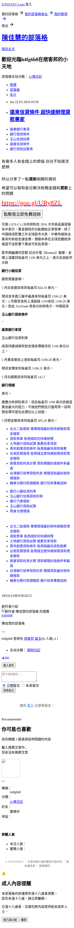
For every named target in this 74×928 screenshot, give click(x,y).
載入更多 (8, 665)
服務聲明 (44, 865)
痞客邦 (29, 638)
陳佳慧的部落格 (25, 37)
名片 (13, 94)
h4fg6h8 (7, 615)
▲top (5, 657)
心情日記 (35, 76)
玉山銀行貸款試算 (23, 506)
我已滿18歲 (10, 919)
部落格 (15, 90)
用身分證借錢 (20, 511)
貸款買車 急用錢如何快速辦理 (31, 438)
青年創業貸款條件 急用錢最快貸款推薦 (38, 448)
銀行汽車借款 (20, 501)
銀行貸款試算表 (21, 149)
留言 (38, 638)
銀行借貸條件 (20, 134)
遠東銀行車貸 (20, 129)
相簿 (13, 85)
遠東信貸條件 (20, 144)
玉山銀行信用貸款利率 (26, 496)
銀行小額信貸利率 (23, 491)
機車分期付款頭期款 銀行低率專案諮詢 (38, 483)
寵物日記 (33, 650)
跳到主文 (8, 49)
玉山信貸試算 (20, 139)
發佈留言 (8, 690)
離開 (23, 919)
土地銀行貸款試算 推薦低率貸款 (33, 443)
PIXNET (19, 861)
